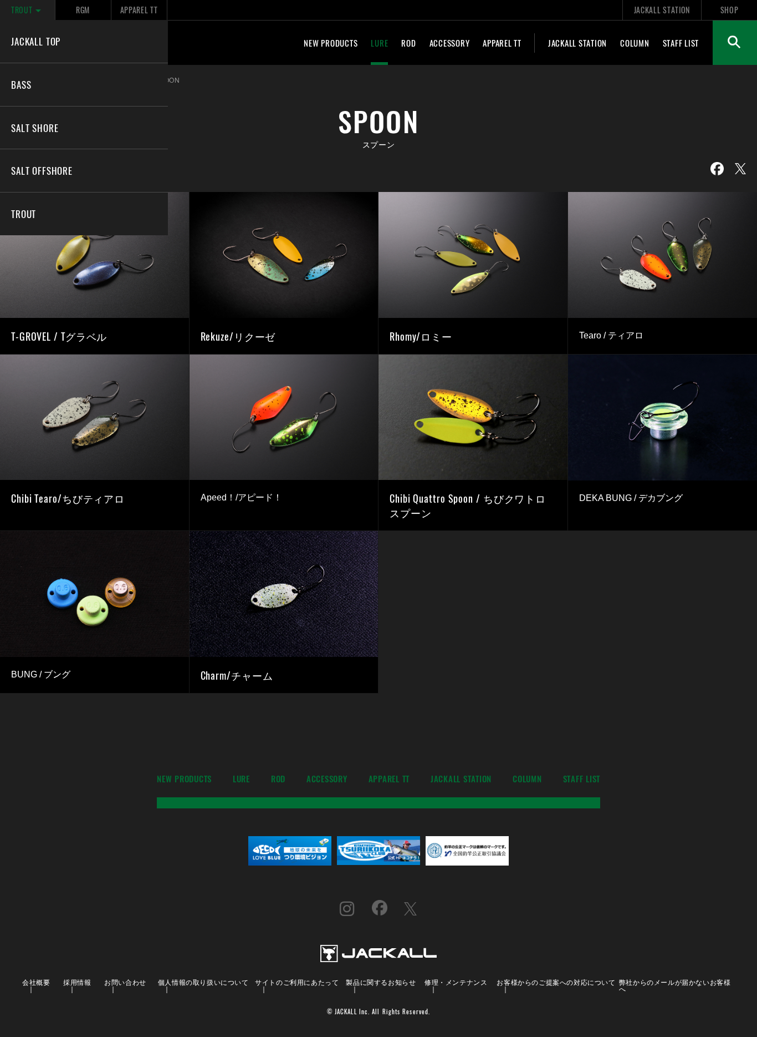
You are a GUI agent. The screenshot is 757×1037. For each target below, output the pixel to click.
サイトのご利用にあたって (297, 982)
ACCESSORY (449, 43)
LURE (379, 43)
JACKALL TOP (35, 41)
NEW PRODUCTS (330, 43)
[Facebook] (717, 168)
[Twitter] (740, 168)
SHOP (729, 9)
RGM (83, 9)
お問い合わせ (125, 982)
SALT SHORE (34, 127)
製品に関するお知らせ (381, 982)
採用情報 (77, 982)
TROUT (22, 9)
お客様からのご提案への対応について (556, 982)
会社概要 (36, 982)
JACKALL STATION (662, 9)
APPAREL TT (139, 9)
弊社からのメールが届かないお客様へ (675, 985)
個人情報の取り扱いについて (203, 982)
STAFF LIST (681, 43)
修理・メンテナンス (455, 982)
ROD (408, 43)
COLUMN (634, 43)
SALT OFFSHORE (42, 170)
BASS (21, 84)
